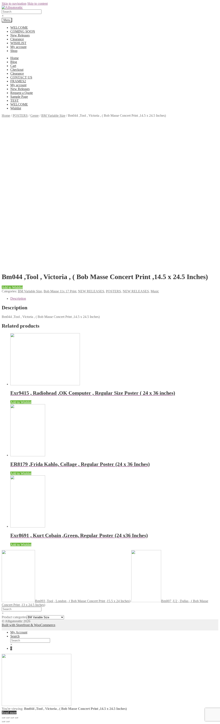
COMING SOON (22, 31)
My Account (18, 632)
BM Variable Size (53, 115)
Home (14, 58)
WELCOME (19, 27)
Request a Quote (21, 93)
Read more (9, 712)
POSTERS (20, 115)
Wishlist (15, 108)
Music (155, 291)
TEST (14, 100)
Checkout (16, 69)
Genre (34, 115)
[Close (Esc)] (3, 717)
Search (15, 636)
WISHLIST (18, 43)
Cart (13, 66)
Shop (13, 51)
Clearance (17, 39)
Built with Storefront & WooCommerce (28, 625)
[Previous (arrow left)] (3, 721)
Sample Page (19, 96)
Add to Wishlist (12, 287)
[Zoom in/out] (16, 717)
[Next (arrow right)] (7, 721)
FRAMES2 (18, 81)
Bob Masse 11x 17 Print (60, 291)
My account (18, 47)
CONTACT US (21, 77)
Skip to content (37, 3)
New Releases (20, 35)
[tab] (114, 299)
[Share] (7, 717)
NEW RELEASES (91, 291)
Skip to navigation (14, 3)
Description (18, 298)
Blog (13, 62)
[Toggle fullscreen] (12, 717)
